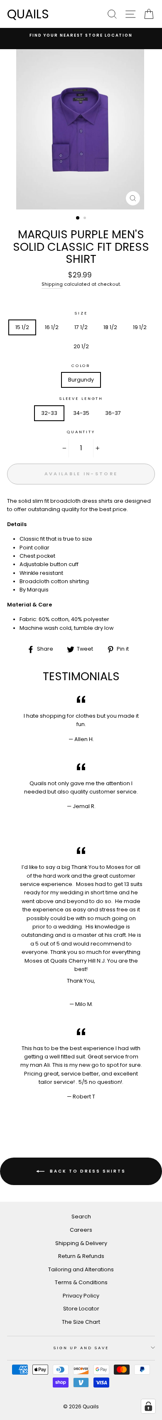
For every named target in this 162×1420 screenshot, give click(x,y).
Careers (81, 1229)
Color (81, 365)
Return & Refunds (81, 1256)
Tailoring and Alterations (81, 1269)
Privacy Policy (81, 1295)
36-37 (113, 413)
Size (80, 313)
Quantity (81, 431)
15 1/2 (22, 327)
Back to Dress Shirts (87, 1171)
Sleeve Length (81, 398)
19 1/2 (140, 327)
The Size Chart (81, 1321)
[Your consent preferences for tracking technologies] (148, 1406)
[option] (81, 35)
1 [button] (78, 218)
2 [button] (85, 219)
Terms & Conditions (81, 1282)
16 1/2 (52, 327)
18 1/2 (110, 327)
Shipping (52, 284)
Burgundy (81, 379)
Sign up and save (81, 1347)
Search (81, 1216)
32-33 (49, 413)
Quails (28, 14)
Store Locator (81, 1308)
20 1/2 (81, 346)
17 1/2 (81, 327)
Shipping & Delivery (81, 1243)
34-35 (81, 413)
